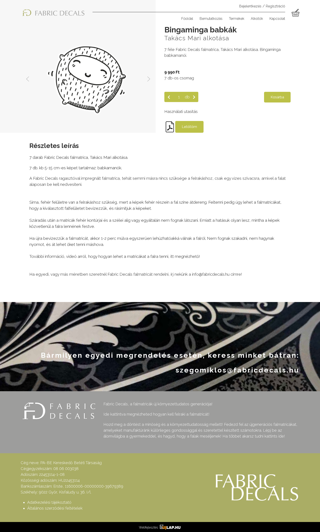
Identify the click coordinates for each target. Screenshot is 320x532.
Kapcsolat (277, 19)
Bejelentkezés (250, 6)
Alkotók (257, 19)
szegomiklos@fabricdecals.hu (237, 370)
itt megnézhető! (185, 256)
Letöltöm (189, 127)
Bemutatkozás (211, 19)
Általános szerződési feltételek (55, 508)
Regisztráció (275, 6)
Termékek (236, 19)
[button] (27, 79)
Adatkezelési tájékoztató (49, 502)
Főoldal (187, 19)
